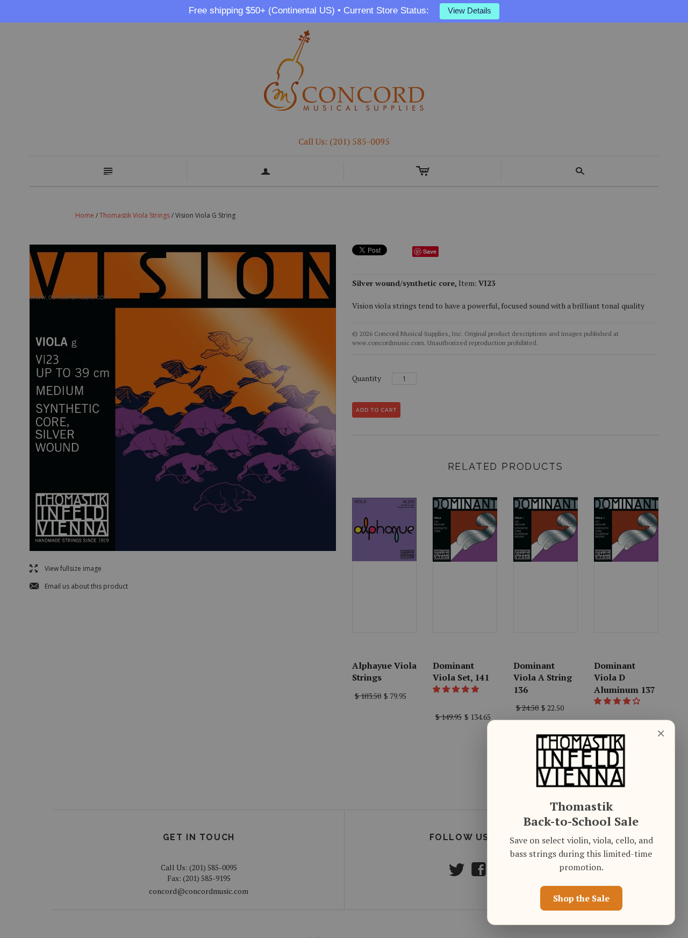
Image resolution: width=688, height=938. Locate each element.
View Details (469, 10)
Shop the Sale (581, 898)
